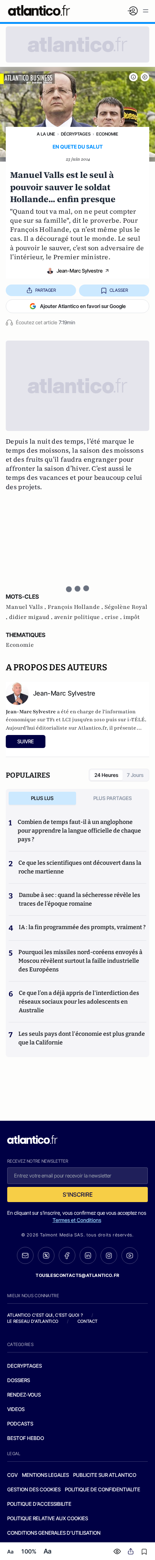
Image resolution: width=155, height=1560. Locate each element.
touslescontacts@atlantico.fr (77, 1275)
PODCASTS (20, 1423)
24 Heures (106, 775)
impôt (131, 617)
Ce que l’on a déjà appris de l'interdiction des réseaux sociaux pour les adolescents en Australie (79, 1002)
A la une (46, 134)
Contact (88, 1321)
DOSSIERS (18, 1380)
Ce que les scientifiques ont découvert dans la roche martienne (79, 867)
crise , (114, 617)
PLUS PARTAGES (112, 798)
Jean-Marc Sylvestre (80, 271)
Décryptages (75, 134)
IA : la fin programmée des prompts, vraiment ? (82, 927)
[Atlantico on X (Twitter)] (46, 1255)
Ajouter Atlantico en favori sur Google (83, 306)
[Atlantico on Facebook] (67, 1255)
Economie (107, 134)
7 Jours (135, 775)
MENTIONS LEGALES (45, 1475)
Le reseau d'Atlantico (32, 1321)
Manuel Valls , (27, 607)
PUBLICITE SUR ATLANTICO (104, 1475)
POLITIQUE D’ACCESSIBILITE (39, 1504)
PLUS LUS (42, 798)
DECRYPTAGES (24, 1366)
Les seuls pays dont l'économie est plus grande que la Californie (81, 1038)
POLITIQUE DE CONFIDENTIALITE (102, 1489)
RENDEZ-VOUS (24, 1395)
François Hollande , (76, 607)
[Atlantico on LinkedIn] (88, 1255)
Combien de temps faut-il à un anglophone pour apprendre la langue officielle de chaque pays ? (79, 831)
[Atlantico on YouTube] (129, 1255)
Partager (45, 290)
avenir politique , (79, 617)
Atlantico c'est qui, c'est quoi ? (45, 1315)
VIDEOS (16, 1409)
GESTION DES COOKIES (34, 1489)
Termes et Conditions (77, 1220)
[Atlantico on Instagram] (109, 1255)
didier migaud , (31, 617)
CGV (12, 1475)
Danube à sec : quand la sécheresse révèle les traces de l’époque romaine (79, 899)
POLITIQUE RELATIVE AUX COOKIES (47, 1518)
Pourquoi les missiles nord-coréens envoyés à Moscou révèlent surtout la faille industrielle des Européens (80, 961)
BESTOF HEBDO (25, 1438)
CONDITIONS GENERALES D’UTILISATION (54, 1533)
